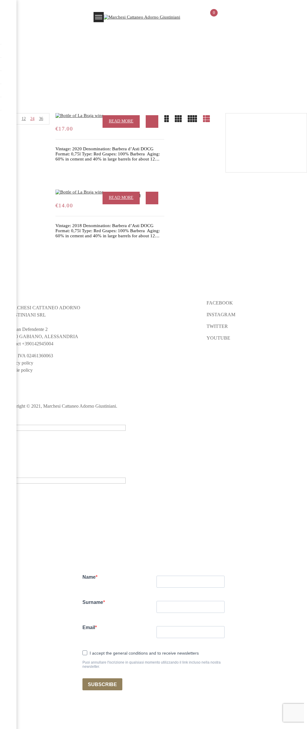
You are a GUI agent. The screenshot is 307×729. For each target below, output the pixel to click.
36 (41, 118)
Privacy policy (19, 362)
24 (32, 118)
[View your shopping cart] (211, 18)
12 (24, 118)
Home (139, 51)
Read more (121, 121)
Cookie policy (19, 370)
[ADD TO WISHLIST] (152, 122)
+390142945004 (37, 343)
